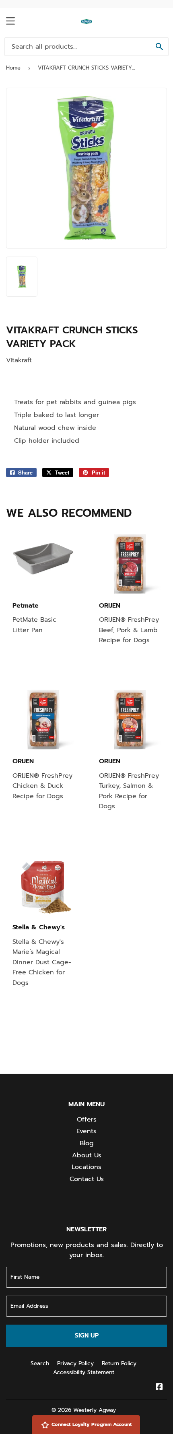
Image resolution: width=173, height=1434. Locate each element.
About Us (86, 1155)
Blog (87, 1143)
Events (86, 1131)
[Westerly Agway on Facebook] (159, 1388)
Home (13, 68)
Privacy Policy (75, 1363)
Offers (87, 1119)
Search (40, 1363)
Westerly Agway (94, 1410)
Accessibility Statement (83, 1372)
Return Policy (119, 1363)
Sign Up (87, 1335)
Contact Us (87, 1179)
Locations (86, 1167)
